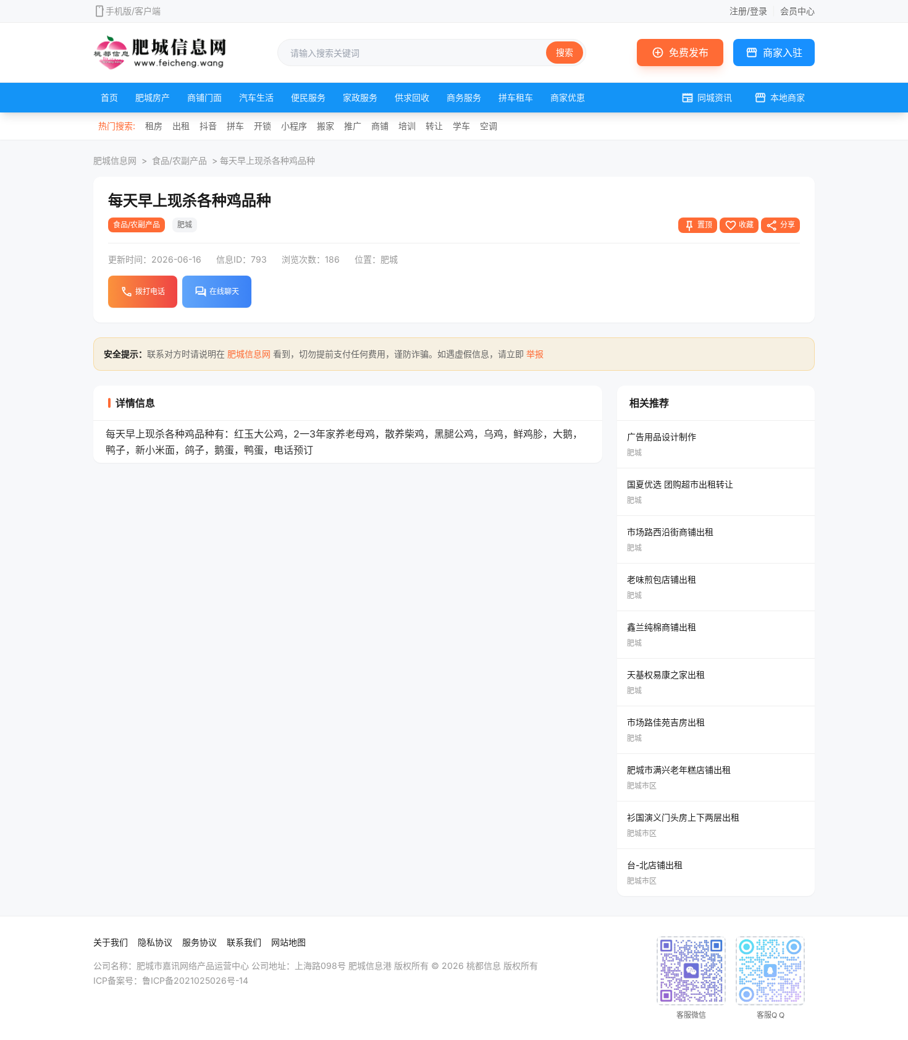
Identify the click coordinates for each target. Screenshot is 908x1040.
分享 (780, 225)
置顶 (697, 225)
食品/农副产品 (179, 160)
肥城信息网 (115, 160)
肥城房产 (152, 97)
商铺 (380, 125)
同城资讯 (706, 97)
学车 (461, 125)
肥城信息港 (370, 965)
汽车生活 (256, 97)
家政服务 (360, 97)
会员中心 (797, 11)
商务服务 (464, 97)
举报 (535, 354)
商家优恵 (567, 97)
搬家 (325, 125)
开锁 (262, 125)
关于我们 (110, 942)
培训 (407, 125)
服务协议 (199, 942)
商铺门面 (204, 97)
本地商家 (779, 97)
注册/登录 (748, 11)
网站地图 (288, 942)
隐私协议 (155, 942)
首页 (109, 97)
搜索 (564, 52)
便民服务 (308, 97)
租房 (153, 125)
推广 (352, 125)
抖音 (208, 125)
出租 (181, 125)
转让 (434, 125)
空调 (488, 125)
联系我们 (244, 942)
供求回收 (412, 97)
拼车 (235, 125)
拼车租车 (515, 97)
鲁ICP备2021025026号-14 (195, 980)
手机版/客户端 (133, 11)
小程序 (294, 125)
